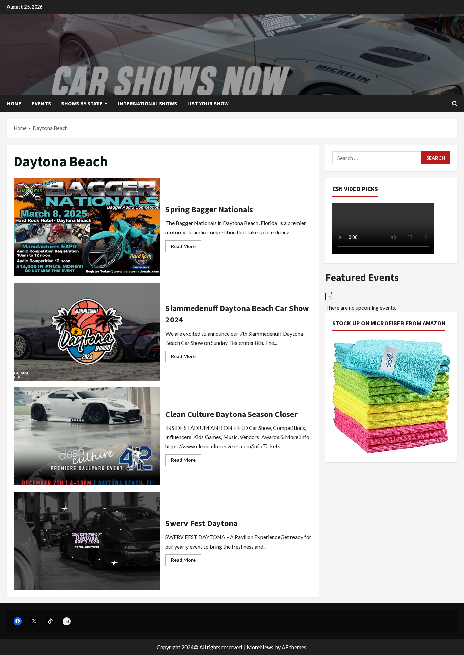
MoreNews (260, 647)
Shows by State (82, 103)
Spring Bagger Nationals (87, 227)
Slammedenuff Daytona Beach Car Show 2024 (87, 332)
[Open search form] (454, 103)
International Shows (147, 103)
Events (41, 103)
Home (14, 103)
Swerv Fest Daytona (87, 541)
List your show (208, 103)
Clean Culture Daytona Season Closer (87, 436)
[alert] (391, 302)
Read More (186, 247)
